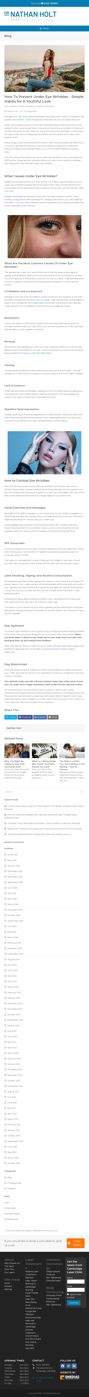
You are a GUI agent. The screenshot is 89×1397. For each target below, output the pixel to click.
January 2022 (13, 1064)
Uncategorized (29, 111)
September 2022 (15, 1020)
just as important (51, 649)
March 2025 (12, 904)
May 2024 (11, 932)
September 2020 (15, 1141)
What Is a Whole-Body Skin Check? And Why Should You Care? (44, 764)
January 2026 (13, 866)
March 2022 (13, 1053)
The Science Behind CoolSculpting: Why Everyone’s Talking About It (39, 834)
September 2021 (15, 1086)
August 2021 (13, 1092)
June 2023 (12, 970)
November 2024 (15, 910)
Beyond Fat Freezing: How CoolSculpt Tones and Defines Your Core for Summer (44, 829)
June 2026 (12, 855)
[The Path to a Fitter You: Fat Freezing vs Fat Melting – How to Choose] (72, 750)
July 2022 (12, 1031)
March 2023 (13, 987)
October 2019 (13, 1163)
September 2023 (15, 954)
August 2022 (13, 1025)
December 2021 (14, 1069)
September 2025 (15, 882)
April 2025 (12, 899)
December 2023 (15, 948)
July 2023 (12, 965)
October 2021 (13, 1081)
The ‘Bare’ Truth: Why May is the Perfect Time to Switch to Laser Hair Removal (43, 823)
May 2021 (11, 1108)
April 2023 (12, 981)
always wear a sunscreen (43, 303)
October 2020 (14, 1136)
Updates (11, 1188)
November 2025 (14, 877)
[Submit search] (82, 792)
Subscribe (73, 1303)
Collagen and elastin (14, 196)
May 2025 (11, 893)
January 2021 (13, 1130)
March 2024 (13, 937)
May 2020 (12, 1152)
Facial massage (11, 525)
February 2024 (14, 943)
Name (70, 1278)
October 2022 (14, 1014)
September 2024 (15, 921)
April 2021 (11, 1114)
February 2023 (14, 992)
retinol (52, 696)
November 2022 (15, 1009)
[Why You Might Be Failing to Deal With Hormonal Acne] (17, 750)
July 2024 (12, 926)
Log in (7, 1203)
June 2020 (12, 1147)
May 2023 (11, 976)
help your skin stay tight (34, 353)
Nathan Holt (12, 111)
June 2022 (12, 1036)
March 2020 (13, 1158)
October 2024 (14, 915)
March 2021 (12, 1119)
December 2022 (15, 1003)
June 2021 (12, 1103)
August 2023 (13, 959)
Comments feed (11, 1214)
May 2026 (11, 860)
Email (69, 1286)
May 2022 (11, 1042)
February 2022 (14, 1059)
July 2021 (11, 1097)
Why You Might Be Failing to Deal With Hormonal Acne (14, 764)
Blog (9, 1177)
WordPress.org (11, 1219)
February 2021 (14, 1125)
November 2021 (14, 1075)
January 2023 (13, 998)
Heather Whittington (45, 106)
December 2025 (14, 871)
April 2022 (12, 1048)
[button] (44, 28)
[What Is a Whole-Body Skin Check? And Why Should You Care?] (44, 750)
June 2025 (12, 888)
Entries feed (10, 1208)
